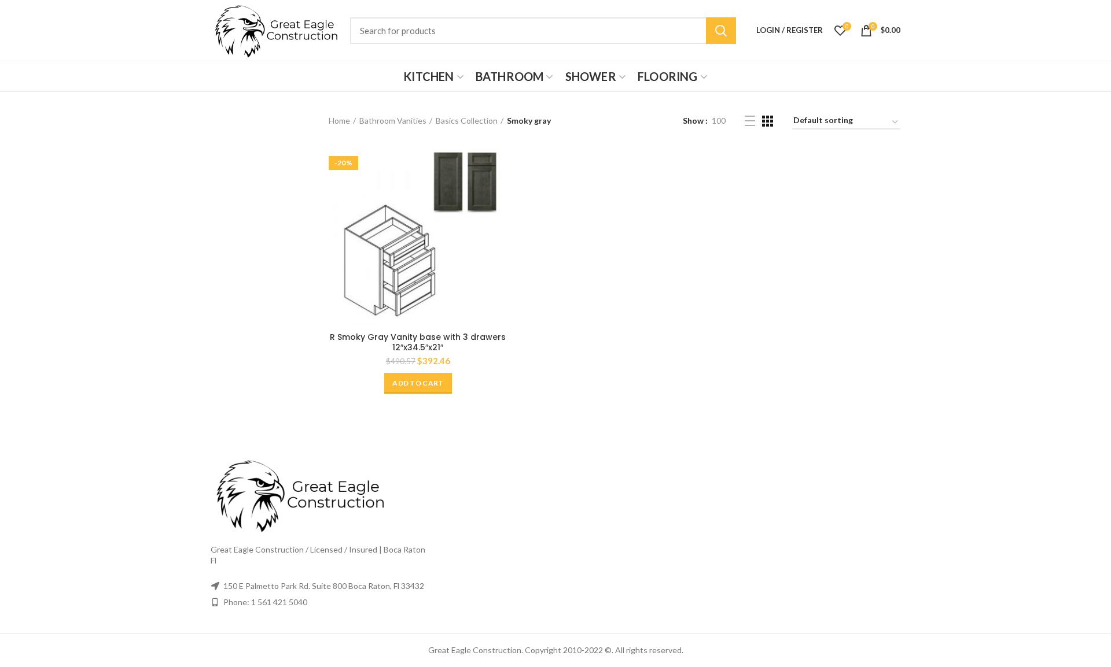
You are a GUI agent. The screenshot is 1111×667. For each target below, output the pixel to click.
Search (721, 30)
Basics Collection (467, 120)
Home (339, 120)
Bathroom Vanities (392, 120)
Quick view (498, 192)
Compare (498, 166)
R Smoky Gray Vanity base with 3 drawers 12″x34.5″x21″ (418, 342)
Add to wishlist (498, 218)
